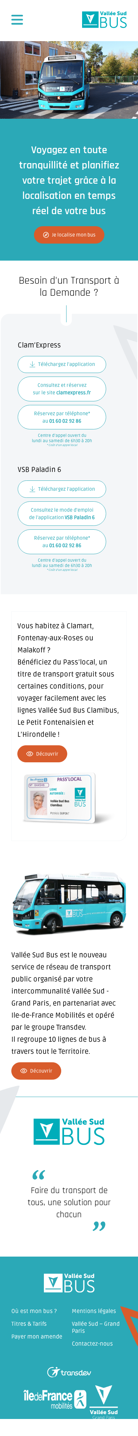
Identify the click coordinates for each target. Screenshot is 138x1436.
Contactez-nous (92, 1343)
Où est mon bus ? (34, 1311)
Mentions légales (94, 1311)
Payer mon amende (36, 1336)
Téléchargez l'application (66, 364)
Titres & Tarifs (29, 1324)
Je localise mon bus (74, 235)
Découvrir (47, 754)
